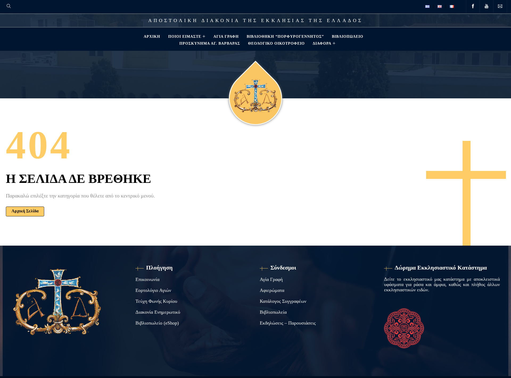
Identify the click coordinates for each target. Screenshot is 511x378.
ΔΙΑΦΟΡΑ (322, 43)
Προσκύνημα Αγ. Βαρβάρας (209, 43)
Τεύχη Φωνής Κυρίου (156, 301)
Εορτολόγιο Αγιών (153, 290)
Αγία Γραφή (226, 36)
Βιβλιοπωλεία (273, 312)
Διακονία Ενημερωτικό (157, 312)
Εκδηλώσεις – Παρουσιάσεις (288, 323)
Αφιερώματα (272, 290)
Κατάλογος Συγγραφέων (283, 301)
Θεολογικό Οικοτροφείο (276, 43)
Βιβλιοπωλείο (347, 36)
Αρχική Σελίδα (25, 211)
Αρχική (152, 36)
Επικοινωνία (147, 279)
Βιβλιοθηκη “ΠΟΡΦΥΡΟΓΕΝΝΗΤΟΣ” (285, 36)
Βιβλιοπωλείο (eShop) (157, 323)
